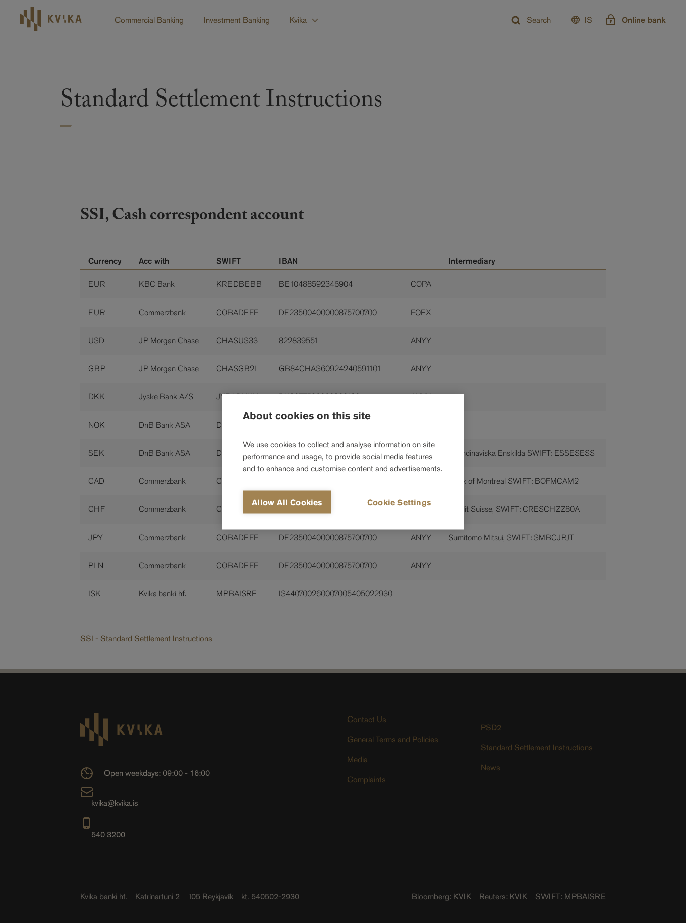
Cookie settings (399, 502)
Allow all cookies (287, 502)
